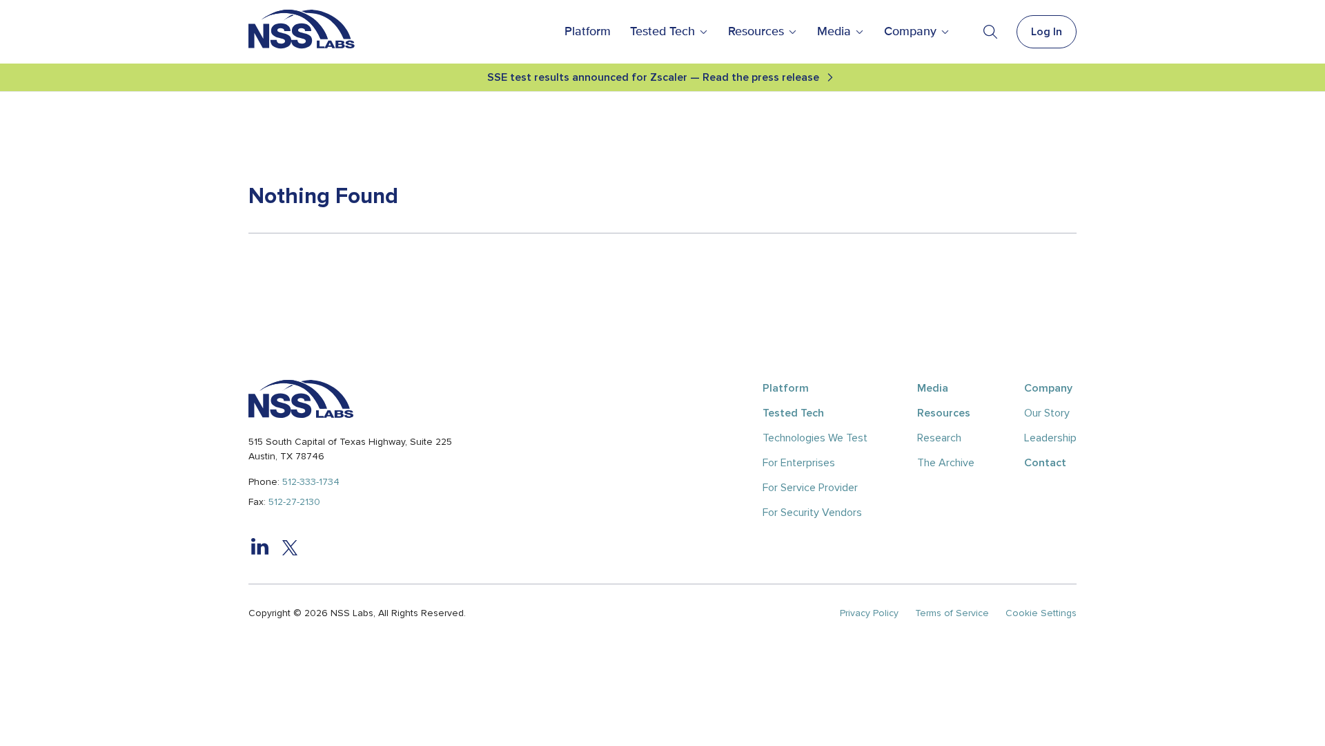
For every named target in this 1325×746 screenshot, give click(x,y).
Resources (756, 32)
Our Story (1047, 413)
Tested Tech (662, 32)
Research (939, 438)
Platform (588, 32)
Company (910, 32)
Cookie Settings (1041, 613)
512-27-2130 (294, 502)
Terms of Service (952, 613)
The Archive (945, 463)
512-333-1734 (311, 482)
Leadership (1050, 438)
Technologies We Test (815, 438)
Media (834, 32)
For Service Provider (810, 488)
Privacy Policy (869, 613)
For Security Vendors (812, 512)
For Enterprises (799, 463)
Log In (1046, 32)
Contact (1045, 463)
